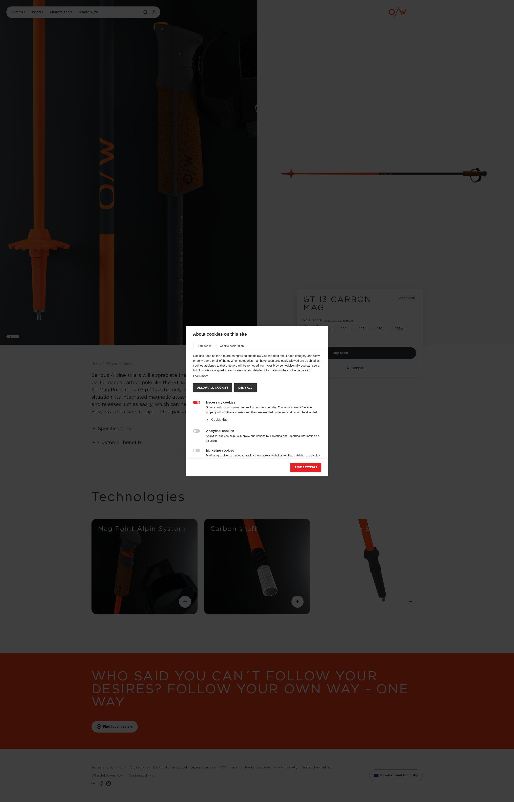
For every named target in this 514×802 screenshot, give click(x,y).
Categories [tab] (204, 345)
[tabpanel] (257, 415)
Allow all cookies (212, 387)
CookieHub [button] (219, 419)
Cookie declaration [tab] (232, 345)
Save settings (305, 467)
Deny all (245, 387)
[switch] (194, 402)
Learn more (200, 376)
